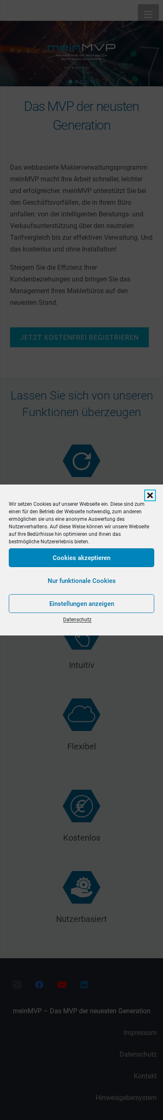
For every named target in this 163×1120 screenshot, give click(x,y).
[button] (150, 495)
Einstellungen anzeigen (81, 604)
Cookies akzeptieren (81, 558)
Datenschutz (77, 620)
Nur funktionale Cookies (82, 581)
